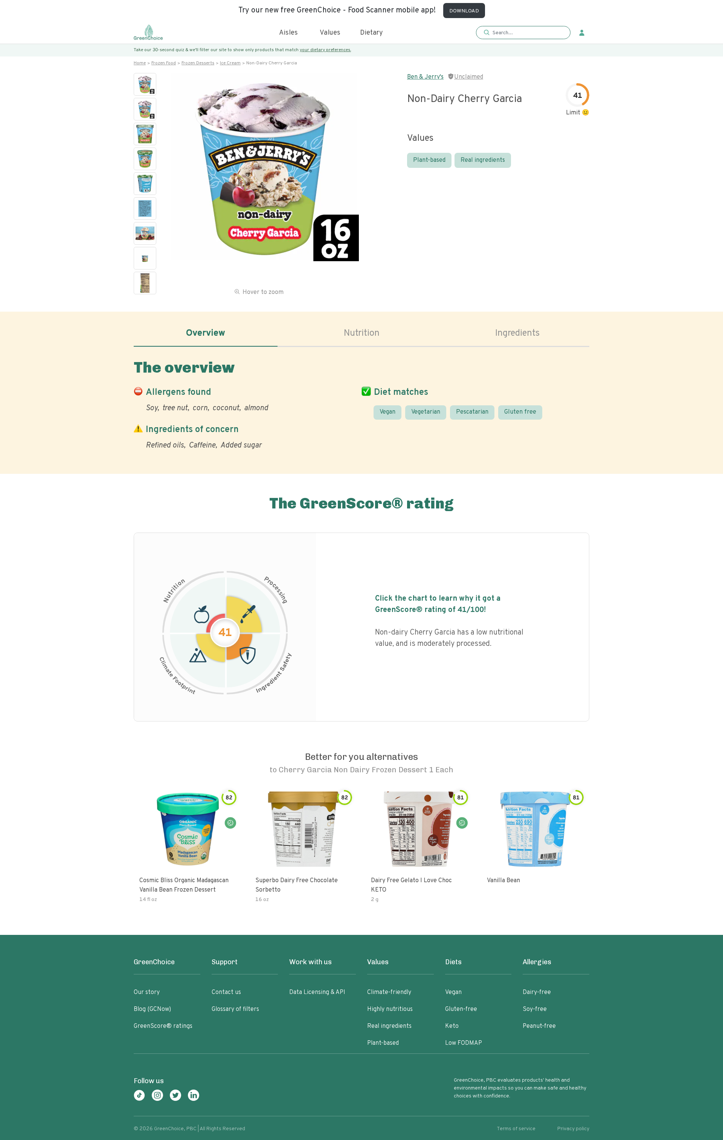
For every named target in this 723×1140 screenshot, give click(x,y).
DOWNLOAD (464, 11)
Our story (147, 992)
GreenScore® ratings (163, 1026)
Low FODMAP (463, 1043)
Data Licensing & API (317, 992)
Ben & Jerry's (425, 77)
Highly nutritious (390, 1009)
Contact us (226, 992)
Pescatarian (472, 412)
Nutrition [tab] (362, 333)
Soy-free (535, 1009)
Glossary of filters (235, 1009)
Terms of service (516, 1129)
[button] (523, 33)
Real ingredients (483, 160)
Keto (452, 1026)
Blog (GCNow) (152, 1009)
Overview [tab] (205, 333)
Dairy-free (537, 992)
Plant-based (429, 160)
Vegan (387, 412)
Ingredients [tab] (517, 333)
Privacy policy (573, 1129)
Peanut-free (539, 1026)
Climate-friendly (389, 992)
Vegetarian (425, 412)
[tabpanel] (361, 403)
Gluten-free (461, 1009)
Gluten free (520, 412)
